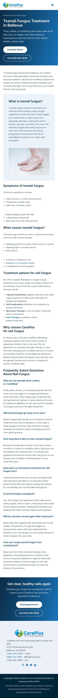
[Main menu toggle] (52, 5)
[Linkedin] (27, 665)
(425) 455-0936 (15, 653)
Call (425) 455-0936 (17, 58)
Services (12, 15)
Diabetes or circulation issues (20, 263)
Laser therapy (12, 317)
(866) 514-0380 (14, 657)
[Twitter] (31, 665)
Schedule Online (15, 49)
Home (5, 15)
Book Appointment (29, 604)
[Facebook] (23, 665)
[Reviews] (35, 665)
